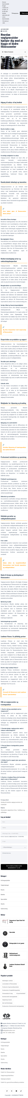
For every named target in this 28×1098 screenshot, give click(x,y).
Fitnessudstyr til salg (7, 993)
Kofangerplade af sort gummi (16, 943)
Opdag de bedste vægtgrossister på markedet (11, 803)
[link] (14, 922)
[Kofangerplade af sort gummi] (5, 944)
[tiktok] (21, 1091)
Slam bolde (12, 932)
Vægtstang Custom (7, 999)
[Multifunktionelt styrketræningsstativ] (5, 955)
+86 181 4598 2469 (9, 1032)
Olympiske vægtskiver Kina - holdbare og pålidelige (13, 811)
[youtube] (16, 1091)
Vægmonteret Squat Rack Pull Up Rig (16, 921)
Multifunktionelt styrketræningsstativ (14, 954)
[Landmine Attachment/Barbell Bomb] (5, 966)
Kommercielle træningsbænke (9, 996)
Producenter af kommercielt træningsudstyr (13, 1006)
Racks (2, 890)
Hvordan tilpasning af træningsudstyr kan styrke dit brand (14, 448)
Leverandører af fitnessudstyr (9, 983)
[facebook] (7, 1091)
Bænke (3, 894)
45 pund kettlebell (20, 993)
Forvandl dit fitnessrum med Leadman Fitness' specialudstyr (14, 693)
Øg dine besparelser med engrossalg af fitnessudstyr (14, 331)
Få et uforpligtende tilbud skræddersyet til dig (14, 866)
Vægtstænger (5, 885)
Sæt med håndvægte (7, 1003)
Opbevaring (4, 908)
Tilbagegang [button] (15, 13)
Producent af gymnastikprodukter (10, 987)
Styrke (3, 904)
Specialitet (4, 899)
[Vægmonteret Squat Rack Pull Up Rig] (5, 922)
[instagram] (12, 1091)
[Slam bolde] (5, 933)
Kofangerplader (5, 880)
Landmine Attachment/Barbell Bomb (17, 965)
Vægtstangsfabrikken (7, 1075)
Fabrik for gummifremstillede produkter (12, 1082)
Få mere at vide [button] (5, 21)
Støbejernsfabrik (6, 1079)
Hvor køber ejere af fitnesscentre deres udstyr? (14, 212)
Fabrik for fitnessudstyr (7, 1072)
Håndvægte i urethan (7, 980)
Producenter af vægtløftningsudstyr (11, 990)
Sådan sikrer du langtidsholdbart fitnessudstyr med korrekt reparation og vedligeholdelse (14, 565)
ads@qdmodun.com (9, 1030)
